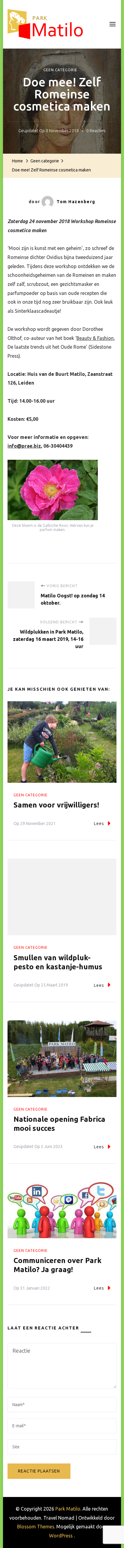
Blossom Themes (35, 1526)
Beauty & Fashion (95, 338)
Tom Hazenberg (76, 201)
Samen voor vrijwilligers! (56, 805)
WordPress (61, 1535)
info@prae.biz (24, 446)
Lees (99, 823)
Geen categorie (60, 70)
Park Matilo (67, 1508)
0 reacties (96, 132)
